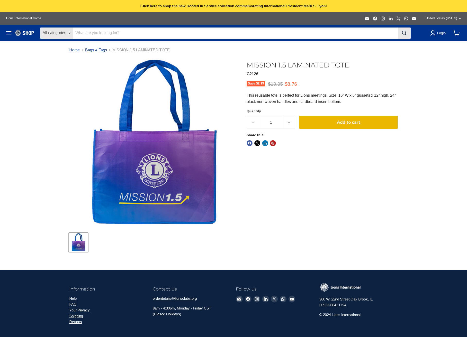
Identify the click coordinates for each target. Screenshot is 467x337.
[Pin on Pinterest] (273, 143)
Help (73, 298)
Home (74, 50)
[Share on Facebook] (249, 143)
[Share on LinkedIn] (265, 143)
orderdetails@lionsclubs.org (175, 298)
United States (441, 18)
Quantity (254, 111)
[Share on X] (257, 143)
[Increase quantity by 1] (289, 122)
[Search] (404, 33)
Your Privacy (79, 310)
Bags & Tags (96, 50)
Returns (75, 322)
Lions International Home (23, 18)
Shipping (76, 316)
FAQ (73, 304)
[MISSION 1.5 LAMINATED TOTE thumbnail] (78, 242)
